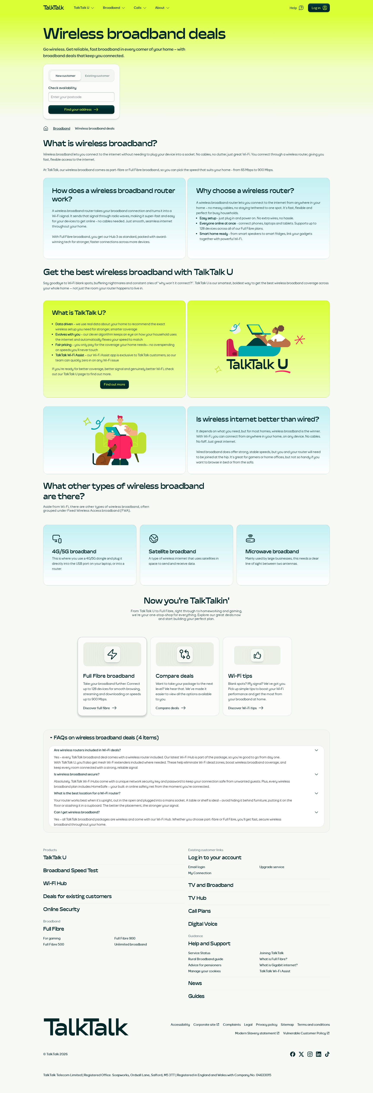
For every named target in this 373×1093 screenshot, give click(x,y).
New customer (66, 76)
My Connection (199, 873)
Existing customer (97, 76)
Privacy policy (266, 1024)
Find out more (114, 384)
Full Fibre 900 (124, 938)
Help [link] (293, 8)
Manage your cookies (204, 971)
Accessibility (180, 1024)
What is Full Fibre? (273, 959)
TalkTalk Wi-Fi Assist (274, 971)
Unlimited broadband (130, 944)
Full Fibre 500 (53, 944)
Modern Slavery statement (255, 1033)
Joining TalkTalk (271, 953)
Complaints (232, 1024)
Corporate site (204, 1024)
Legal (248, 1024)
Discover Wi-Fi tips (242, 708)
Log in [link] (316, 8)
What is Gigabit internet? (278, 965)
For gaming (51, 938)
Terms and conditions (313, 1024)
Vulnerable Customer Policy (304, 1033)
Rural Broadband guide (205, 959)
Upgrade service (271, 867)
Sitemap (287, 1024)
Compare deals (167, 708)
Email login (196, 867)
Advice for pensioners (204, 965)
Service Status (199, 953)
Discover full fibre (96, 708)
